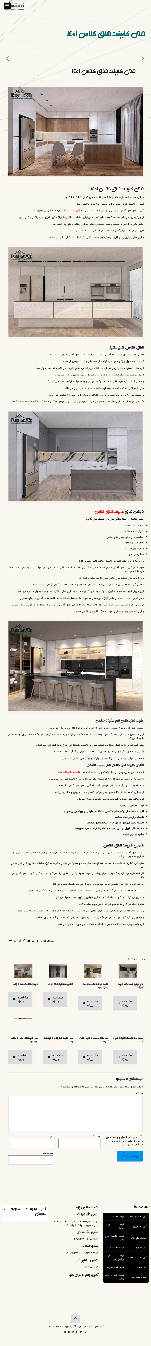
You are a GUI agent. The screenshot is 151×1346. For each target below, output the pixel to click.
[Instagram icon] (65, 1332)
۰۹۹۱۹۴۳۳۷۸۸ (90, 1253)
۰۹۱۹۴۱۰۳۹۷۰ (73, 1253)
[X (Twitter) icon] (81, 1332)
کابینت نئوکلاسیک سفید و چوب (25, 984)
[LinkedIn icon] (72, 1332)
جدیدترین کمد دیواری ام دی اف (60, 984)
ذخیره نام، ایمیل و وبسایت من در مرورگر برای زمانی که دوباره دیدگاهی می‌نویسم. (124, 1141)
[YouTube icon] (77, 1332)
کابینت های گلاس (109, 511)
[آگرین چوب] (14, 6)
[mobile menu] (7, 6)
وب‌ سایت (48, 1153)
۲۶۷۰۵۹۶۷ (78, 1239)
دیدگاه (138, 1093)
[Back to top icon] (75, 1318)
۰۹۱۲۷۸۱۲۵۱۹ (91, 1267)
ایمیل (96, 1136)
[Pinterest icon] (68, 1332)
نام (50, 1136)
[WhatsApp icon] (85, 1332)
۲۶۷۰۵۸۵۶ (92, 1239)
